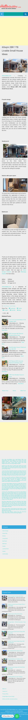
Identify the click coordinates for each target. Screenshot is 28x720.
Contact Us (4, 691)
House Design (12, 306)
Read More (4, 330)
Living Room (5, 538)
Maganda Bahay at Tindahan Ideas (15, 659)
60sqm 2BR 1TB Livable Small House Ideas (12, 51)
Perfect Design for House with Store (15, 596)
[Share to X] (6, 313)
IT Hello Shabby (9, 712)
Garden (4, 546)
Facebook (12, 308)
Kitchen (4, 536)
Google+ (6, 310)
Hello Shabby (19, 711)
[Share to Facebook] (8, 313)
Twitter (20, 308)
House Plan (4, 533)
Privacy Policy (5, 693)
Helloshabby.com (6, 75)
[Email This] (3, 313)
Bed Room (4, 541)
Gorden (4, 551)
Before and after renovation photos (9, 699)
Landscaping (5, 553)
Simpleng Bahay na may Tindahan (15, 676)
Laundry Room (5, 548)
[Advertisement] (14, 31)
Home (14, 390)
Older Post (23, 390)
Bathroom (4, 543)
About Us (4, 688)
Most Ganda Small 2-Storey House (15, 650)
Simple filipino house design (8, 696)
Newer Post (5, 390)
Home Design (6, 306)
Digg (19, 310)
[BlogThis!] (5, 313)
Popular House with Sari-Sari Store (15, 613)
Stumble (13, 310)
